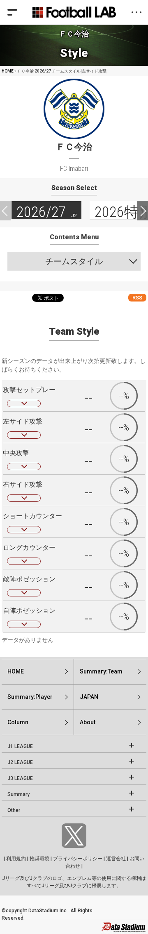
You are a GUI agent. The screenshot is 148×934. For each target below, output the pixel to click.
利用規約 (16, 858)
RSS (137, 298)
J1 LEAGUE (20, 746)
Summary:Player (30, 697)
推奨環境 (39, 858)
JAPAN (89, 697)
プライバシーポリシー (77, 858)
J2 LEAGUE (20, 762)
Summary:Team (101, 671)
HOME (8, 71)
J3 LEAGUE (20, 778)
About (87, 722)
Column (17, 722)
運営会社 (116, 858)
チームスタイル (74, 261)
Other (13, 810)
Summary (18, 794)
